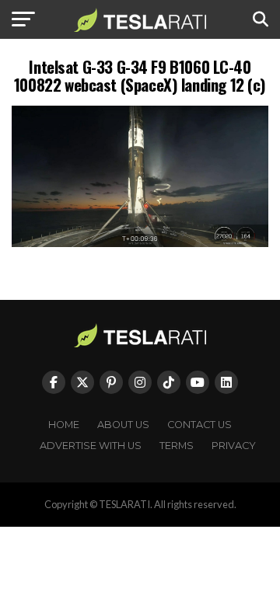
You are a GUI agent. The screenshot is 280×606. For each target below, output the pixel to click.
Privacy (234, 445)
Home (63, 424)
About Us (123, 424)
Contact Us (199, 424)
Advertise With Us (91, 445)
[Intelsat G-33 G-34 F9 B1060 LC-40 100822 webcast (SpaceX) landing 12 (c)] (140, 242)
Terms (176, 445)
